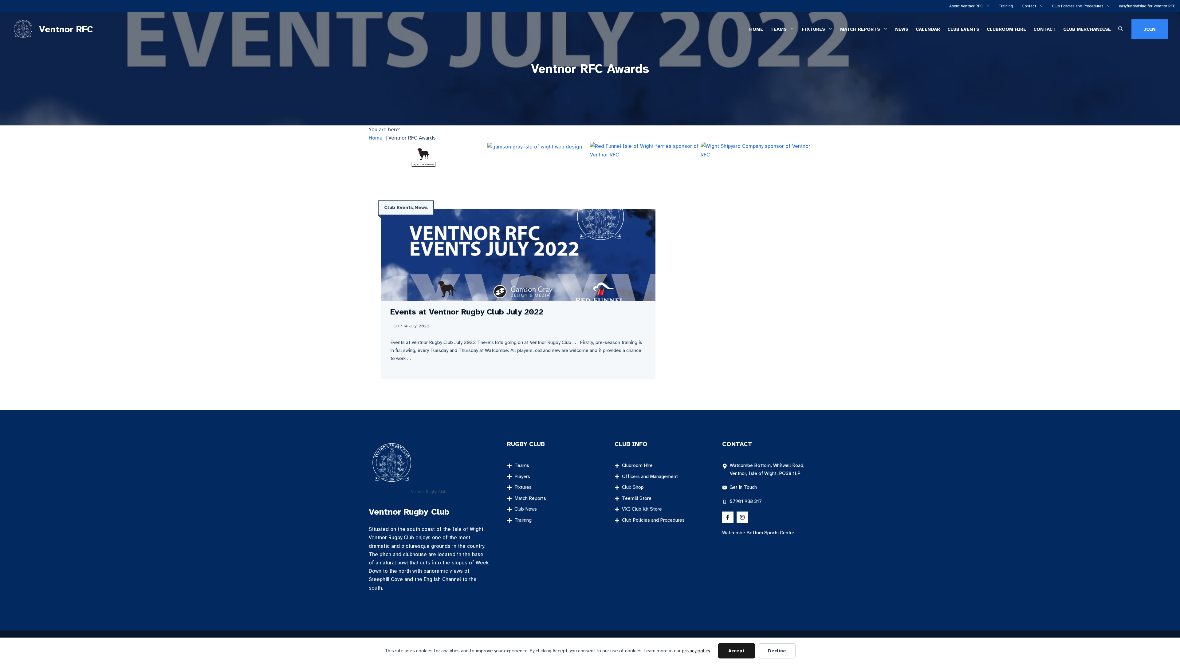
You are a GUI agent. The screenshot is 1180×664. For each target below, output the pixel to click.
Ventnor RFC (66, 29)
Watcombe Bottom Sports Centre (758, 533)
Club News (525, 509)
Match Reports (860, 29)
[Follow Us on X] (728, 517)
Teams (778, 29)
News (901, 29)
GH (396, 326)
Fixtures (813, 29)
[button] (1121, 29)
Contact (1029, 6)
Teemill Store (636, 498)
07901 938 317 (746, 501)
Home (756, 29)
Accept (736, 651)
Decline (777, 651)
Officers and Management (650, 476)
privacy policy (696, 651)
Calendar (928, 29)
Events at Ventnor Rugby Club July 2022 (466, 312)
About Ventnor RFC (966, 6)
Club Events (963, 29)
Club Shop (633, 487)
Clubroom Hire (1006, 29)
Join (1149, 29)
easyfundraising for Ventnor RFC (1147, 6)
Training (1006, 6)
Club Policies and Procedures (1077, 6)
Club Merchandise (1087, 29)
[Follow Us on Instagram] (742, 517)
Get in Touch (743, 487)
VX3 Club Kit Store (642, 509)
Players (522, 476)
